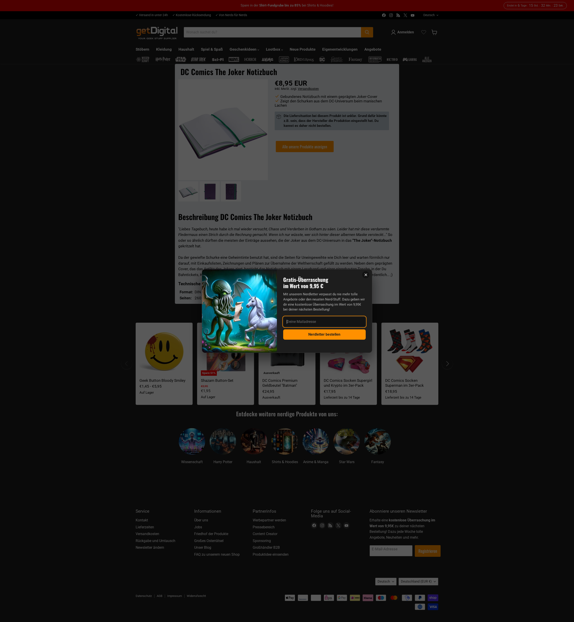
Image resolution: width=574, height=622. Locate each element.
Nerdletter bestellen (324, 334)
